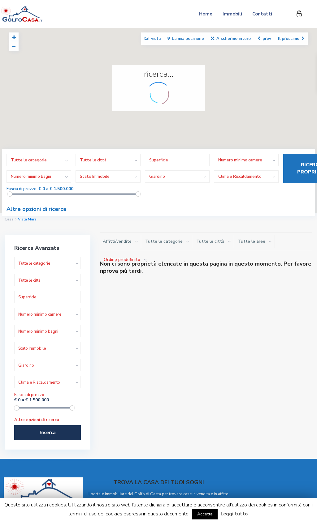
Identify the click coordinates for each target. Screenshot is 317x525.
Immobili (232, 14)
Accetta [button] (205, 514)
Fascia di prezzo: (22, 189)
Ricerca (48, 432)
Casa (9, 219)
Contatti (262, 14)
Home (205, 14)
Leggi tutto (234, 513)
